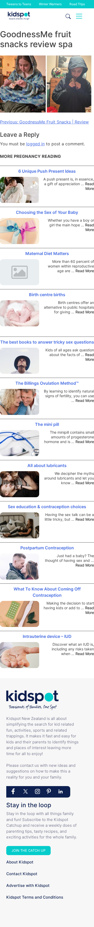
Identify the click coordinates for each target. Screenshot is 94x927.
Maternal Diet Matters (47, 253)
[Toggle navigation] (79, 16)
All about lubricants (47, 465)
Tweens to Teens (18, 4)
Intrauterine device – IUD (47, 636)
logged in (35, 143)
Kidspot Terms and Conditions (34, 897)
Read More (89, 186)
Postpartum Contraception (47, 547)
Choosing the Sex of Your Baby (47, 212)
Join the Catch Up (28, 850)
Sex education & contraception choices (47, 506)
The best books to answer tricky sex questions (47, 342)
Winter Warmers (50, 4)
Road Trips (77, 4)
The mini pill (47, 424)
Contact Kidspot (21, 873)
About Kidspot (19, 862)
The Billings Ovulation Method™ (47, 383)
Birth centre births (47, 294)
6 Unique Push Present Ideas (47, 171)
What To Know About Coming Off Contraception (47, 592)
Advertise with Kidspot (28, 885)
